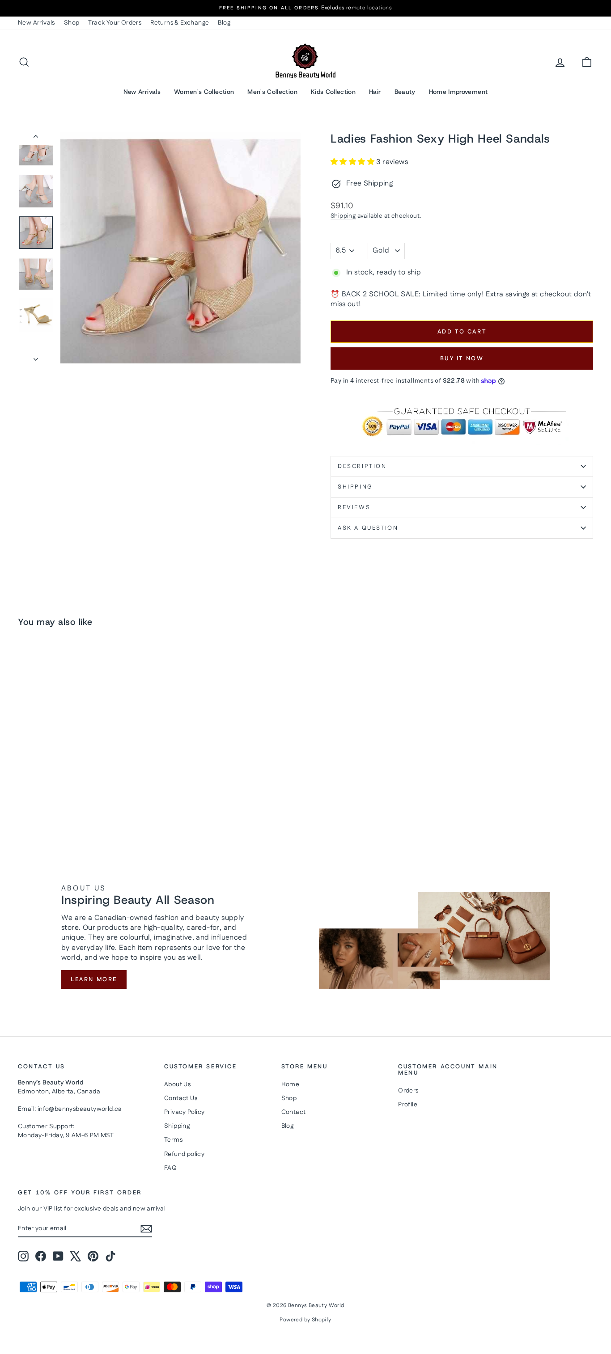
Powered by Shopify (305, 1320)
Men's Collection (272, 92)
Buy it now (462, 358)
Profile (407, 1104)
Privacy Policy (184, 1112)
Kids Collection (333, 92)
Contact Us (180, 1098)
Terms (173, 1139)
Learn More (94, 979)
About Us (177, 1084)
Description (362, 466)
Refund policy (184, 1154)
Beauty (405, 92)
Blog (224, 22)
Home (290, 1084)
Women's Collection (204, 92)
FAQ (170, 1168)
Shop (72, 22)
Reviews (354, 507)
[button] (353, 162)
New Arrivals (36, 22)
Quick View (86, 775)
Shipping (343, 215)
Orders (408, 1090)
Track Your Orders (114, 22)
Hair (375, 92)
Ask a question (368, 528)
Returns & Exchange (179, 22)
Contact (293, 1112)
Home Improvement (458, 92)
